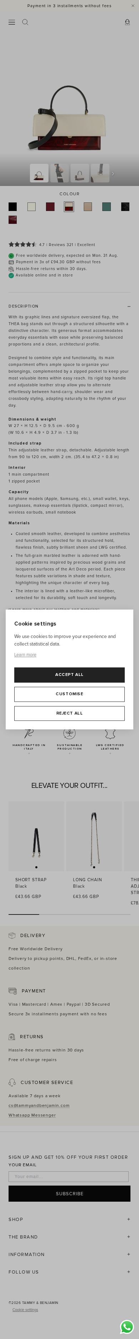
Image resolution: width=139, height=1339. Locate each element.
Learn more (25, 655)
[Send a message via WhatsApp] (127, 1327)
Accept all (69, 675)
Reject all (69, 713)
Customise (69, 694)
